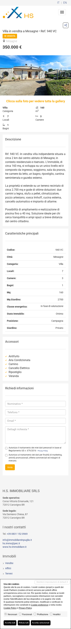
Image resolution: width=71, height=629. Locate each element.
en (65, 3)
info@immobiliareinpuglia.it (17, 540)
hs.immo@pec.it (11, 543)
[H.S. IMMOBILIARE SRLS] (18, 12)
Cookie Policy (10, 608)
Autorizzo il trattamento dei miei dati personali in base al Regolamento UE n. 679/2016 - (35, 449)
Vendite (9, 563)
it (58, 3)
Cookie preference (39, 605)
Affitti (8, 568)
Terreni (8, 573)
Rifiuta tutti (24, 623)
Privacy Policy (43, 451)
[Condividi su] (65, 25)
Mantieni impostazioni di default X (52, 582)
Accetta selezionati (40, 623)
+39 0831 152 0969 (17, 533)
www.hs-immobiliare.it (15, 546)
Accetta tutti (10, 623)
